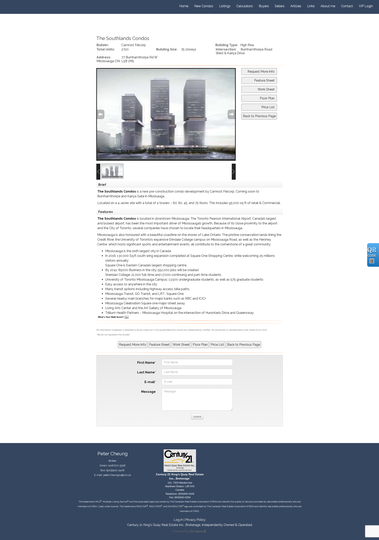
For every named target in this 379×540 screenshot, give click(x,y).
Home (183, 6)
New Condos (203, 6)
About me (328, 6)
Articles (295, 6)
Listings (224, 6)
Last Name (146, 372)
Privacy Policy (195, 520)
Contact (347, 6)
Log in (178, 520)
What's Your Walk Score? (111, 317)
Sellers (279, 6)
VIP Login (366, 6)
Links (311, 6)
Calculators (244, 6)
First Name (146, 362)
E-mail (149, 382)
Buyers (264, 6)
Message (148, 392)
